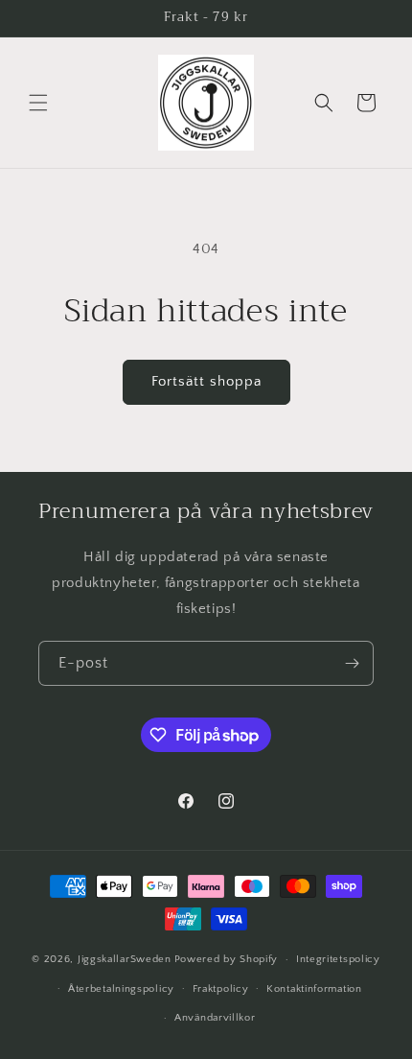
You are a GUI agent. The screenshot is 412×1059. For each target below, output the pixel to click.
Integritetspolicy (338, 959)
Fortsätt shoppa (206, 381)
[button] (38, 103)
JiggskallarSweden (125, 959)
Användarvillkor (215, 1018)
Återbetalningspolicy (121, 989)
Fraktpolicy (221, 989)
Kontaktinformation (314, 989)
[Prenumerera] (352, 663)
